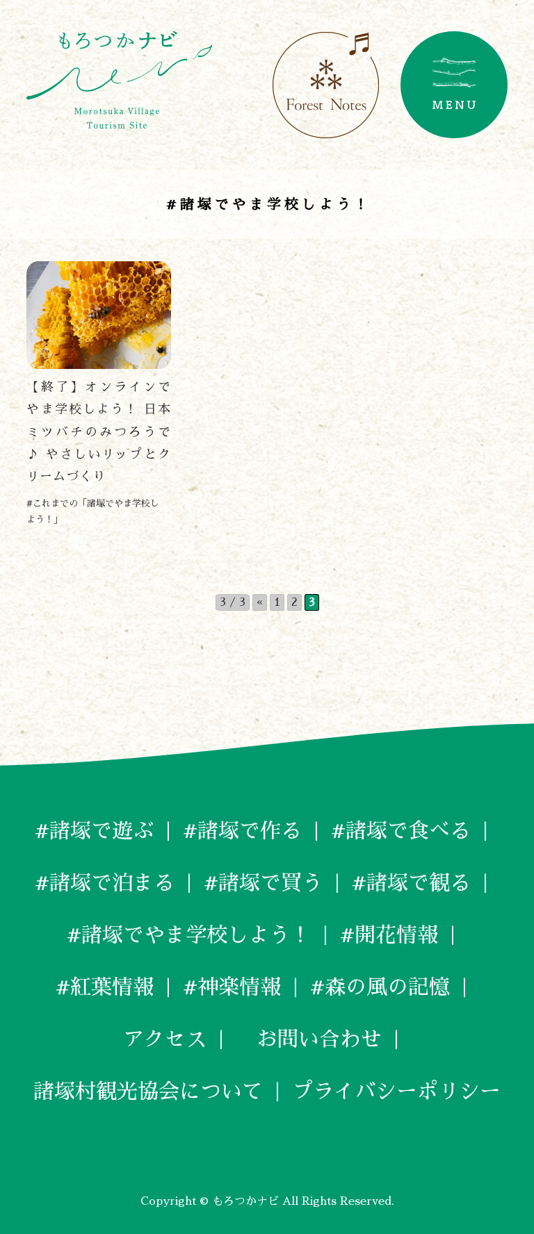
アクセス (165, 1039)
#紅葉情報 (105, 987)
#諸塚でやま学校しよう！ (189, 935)
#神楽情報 (232, 987)
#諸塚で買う (263, 883)
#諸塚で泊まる (105, 883)
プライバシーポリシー (396, 1091)
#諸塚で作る (242, 831)
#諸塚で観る (411, 883)
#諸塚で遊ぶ (94, 831)
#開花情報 (389, 935)
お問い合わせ (309, 1039)
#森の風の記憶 (380, 987)
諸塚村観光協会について (148, 1091)
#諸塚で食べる (401, 831)
